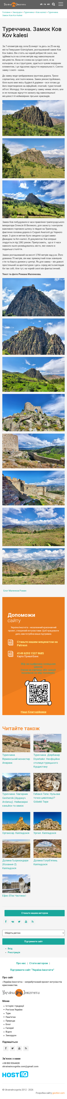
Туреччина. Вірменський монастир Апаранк (16, 758)
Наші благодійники (33, 712)
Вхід (10, 948)
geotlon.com (58, 1093)
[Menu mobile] (60, 4)
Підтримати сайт (33, 941)
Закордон (11, 1035)
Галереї (10, 1028)
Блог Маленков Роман (14, 590)
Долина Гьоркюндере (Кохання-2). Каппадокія (15, 864)
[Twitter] (12, 1048)
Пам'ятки (11, 1017)
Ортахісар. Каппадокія (15, 833)
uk (41, 4)
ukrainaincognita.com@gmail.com (20, 1066)
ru (45, 4)
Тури (8, 1013)
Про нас (21, 963)
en (48, 4)
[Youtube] (19, 1048)
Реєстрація (14, 952)
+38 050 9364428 (10, 1063)
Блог (8, 1024)
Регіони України (14, 1009)
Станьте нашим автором (34, 913)
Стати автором (38, 963)
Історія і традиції (15, 1006)
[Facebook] (6, 1048)
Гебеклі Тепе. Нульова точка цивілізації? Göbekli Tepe (47, 797)
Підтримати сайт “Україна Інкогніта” (32, 969)
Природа (10, 1021)
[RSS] (26, 1048)
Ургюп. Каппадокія (45, 833)
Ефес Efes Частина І (14, 895)
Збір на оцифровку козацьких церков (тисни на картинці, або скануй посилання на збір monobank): (38, 668)
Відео (9, 1031)
